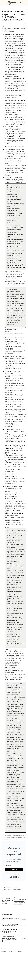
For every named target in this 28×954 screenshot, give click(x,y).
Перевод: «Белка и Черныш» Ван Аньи (10, 919)
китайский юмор (6, 889)
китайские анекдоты (12, 887)
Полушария (14, 839)
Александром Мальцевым (16, 951)
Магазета (3, 948)
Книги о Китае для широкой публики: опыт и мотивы (10, 924)
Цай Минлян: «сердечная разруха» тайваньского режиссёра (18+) (9, 931)
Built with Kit (14, 877)
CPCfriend (18, 839)
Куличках (21, 839)
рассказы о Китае (16, 889)
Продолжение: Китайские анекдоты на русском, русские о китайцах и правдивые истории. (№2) (20, 901)
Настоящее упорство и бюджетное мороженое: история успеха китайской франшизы (9, 939)
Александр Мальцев (11, 23)
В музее (4, 887)
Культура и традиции (20, 23)
